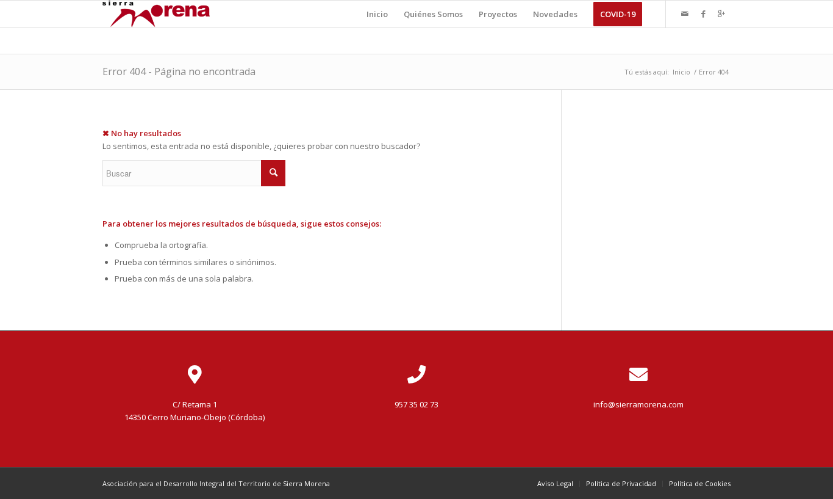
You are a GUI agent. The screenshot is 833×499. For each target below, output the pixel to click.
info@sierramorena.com (638, 404)
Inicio (681, 71)
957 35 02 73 (416, 404)
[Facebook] (703, 13)
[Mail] (685, 13)
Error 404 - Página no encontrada (179, 71)
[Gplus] (721, 13)
